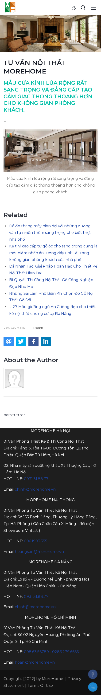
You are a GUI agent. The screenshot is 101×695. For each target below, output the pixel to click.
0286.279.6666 (65, 652)
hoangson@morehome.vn (39, 551)
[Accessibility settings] (74, 7)
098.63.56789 (36, 652)
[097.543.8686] (92, 687)
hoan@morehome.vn (35, 662)
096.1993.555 (35, 541)
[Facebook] (92, 674)
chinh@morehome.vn (35, 489)
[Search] (83, 7)
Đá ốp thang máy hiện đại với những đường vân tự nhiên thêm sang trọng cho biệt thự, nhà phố (50, 233)
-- (5, 121)
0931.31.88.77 (36, 479)
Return (38, 327)
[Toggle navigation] (93, 7)
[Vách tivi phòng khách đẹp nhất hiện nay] (10, 7)
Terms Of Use (40, 685)
